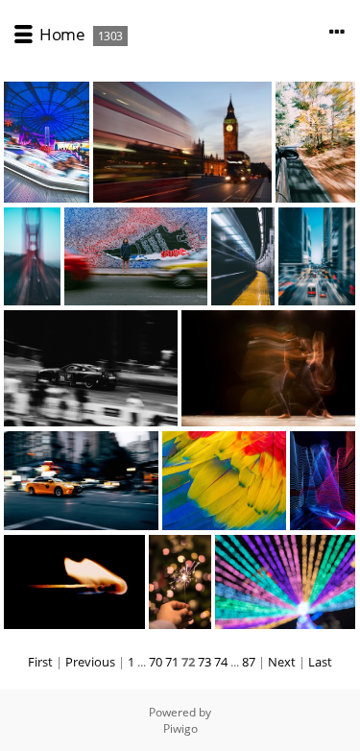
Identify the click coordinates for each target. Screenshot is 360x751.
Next (282, 661)
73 (204, 661)
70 (155, 661)
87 (248, 661)
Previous (90, 661)
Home (61, 34)
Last (320, 661)
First (40, 661)
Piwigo (180, 728)
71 (172, 661)
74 (221, 661)
